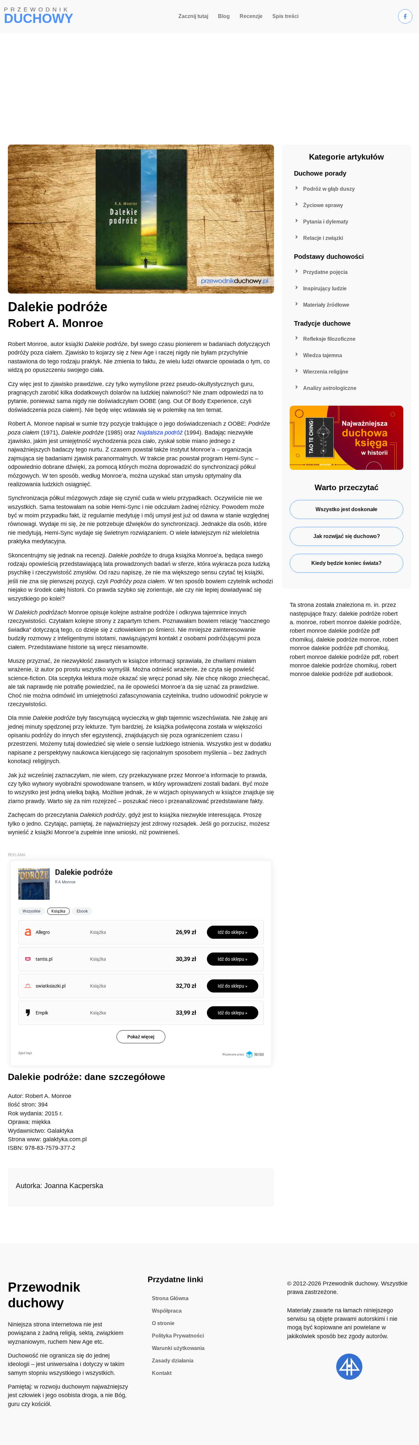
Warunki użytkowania (178, 1348)
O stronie (163, 1323)
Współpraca (167, 1311)
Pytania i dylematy (325, 221)
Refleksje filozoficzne (329, 339)
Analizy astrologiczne (329, 388)
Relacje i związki (323, 238)
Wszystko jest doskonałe (346, 509)
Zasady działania (172, 1360)
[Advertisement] (209, 82)
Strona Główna (170, 1298)
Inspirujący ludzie (325, 288)
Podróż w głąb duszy (329, 189)
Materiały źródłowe (326, 305)
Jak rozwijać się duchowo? (346, 536)
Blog (224, 16)
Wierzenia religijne (325, 372)
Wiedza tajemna (322, 355)
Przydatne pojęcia (325, 272)
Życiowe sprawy (323, 205)
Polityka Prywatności (178, 1336)
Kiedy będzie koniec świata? (346, 563)
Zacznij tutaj (193, 16)
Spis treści (285, 16)
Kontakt (162, 1373)
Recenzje (251, 16)
